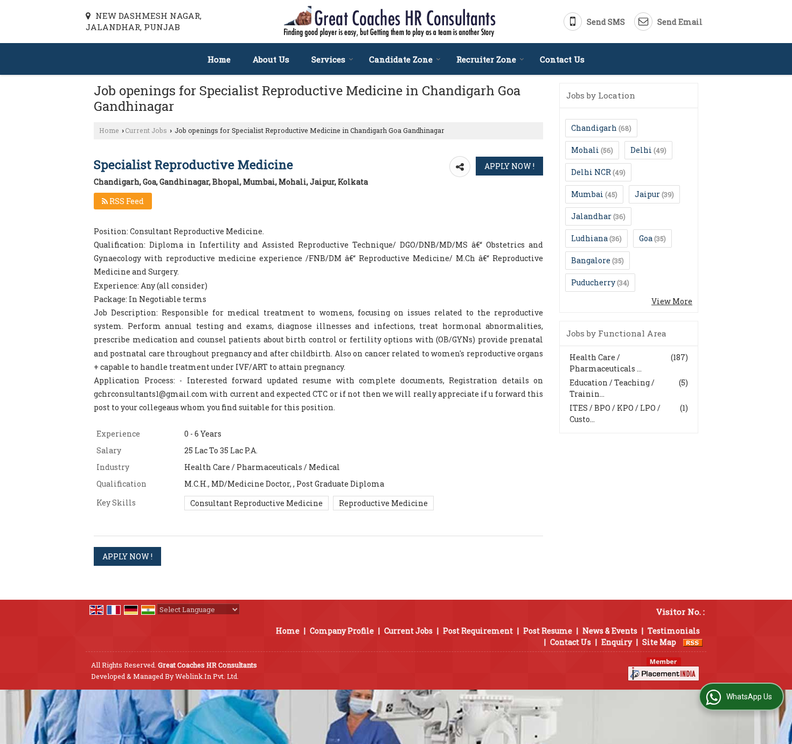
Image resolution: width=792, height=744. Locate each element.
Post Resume (547, 631)
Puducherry (593, 282)
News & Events (609, 631)
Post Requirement (478, 631)
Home (219, 59)
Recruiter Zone (486, 59)
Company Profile (342, 631)
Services (328, 59)
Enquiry (616, 642)
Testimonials (674, 631)
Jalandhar (591, 216)
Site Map (659, 642)
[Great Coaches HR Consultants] (390, 21)
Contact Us (562, 59)
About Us (271, 59)
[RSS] (693, 642)
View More (671, 301)
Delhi (641, 150)
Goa (645, 238)
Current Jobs (146, 130)
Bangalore (590, 260)
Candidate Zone (401, 59)
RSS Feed (126, 201)
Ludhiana (589, 238)
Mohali (585, 150)
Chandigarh (594, 128)
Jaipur (647, 194)
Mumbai (587, 194)
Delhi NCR (591, 172)
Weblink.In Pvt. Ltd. (207, 676)
